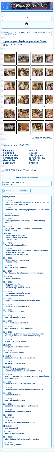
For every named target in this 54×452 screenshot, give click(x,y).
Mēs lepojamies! (11, 428)
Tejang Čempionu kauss (14, 352)
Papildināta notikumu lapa (15, 363)
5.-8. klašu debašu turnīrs (15, 317)
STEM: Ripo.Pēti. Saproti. (15, 236)
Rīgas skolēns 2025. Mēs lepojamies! (19, 328)
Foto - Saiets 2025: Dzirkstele (16, 323)
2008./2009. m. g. (21, 32)
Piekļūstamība (10, 155)
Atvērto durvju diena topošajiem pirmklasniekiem (24, 273)
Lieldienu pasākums (13, 278)
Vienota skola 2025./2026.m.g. (17, 369)
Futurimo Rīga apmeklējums (16, 245)
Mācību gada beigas (13, 215)
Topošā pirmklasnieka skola (17, 254)
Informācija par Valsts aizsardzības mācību (22, 439)
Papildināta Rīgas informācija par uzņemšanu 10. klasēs (27, 210)
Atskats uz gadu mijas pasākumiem (19, 334)
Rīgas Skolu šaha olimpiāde (16, 267)
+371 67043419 (37, 159)
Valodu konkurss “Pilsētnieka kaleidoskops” (22, 301)
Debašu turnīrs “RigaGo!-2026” (17, 306)
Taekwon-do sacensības (14, 312)
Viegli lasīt (8, 153)
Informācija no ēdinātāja (14, 433)
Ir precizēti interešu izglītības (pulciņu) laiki (21, 406)
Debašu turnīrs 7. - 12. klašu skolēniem (20, 384)
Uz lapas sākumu (41, 138)
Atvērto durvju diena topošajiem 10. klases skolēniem (27, 251)
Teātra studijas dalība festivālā (18, 288)
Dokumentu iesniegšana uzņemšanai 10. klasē (23, 202)
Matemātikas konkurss (15, 253)
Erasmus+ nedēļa (13, 284)
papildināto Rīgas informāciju (16, 204)
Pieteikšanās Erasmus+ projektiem (19, 411)
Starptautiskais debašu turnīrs (18, 293)
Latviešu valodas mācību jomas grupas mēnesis (24, 389)
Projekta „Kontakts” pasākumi (17, 341)
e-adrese (33, 163)
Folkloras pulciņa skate (15, 286)
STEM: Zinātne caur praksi (16, 238)
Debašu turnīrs (12, 240)
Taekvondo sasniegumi (15, 295)
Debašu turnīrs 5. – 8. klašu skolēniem (20, 358)
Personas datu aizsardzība (10, 159)
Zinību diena (9, 417)
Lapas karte (9, 163)
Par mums (8, 150)
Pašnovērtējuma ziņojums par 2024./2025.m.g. (24, 371)
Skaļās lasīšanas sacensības (17, 260)
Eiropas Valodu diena (13, 395)
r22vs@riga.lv (36, 155)
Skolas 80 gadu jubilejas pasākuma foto (20, 422)
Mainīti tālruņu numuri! (13, 445)
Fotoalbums (7, 32)
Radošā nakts (11, 262)
